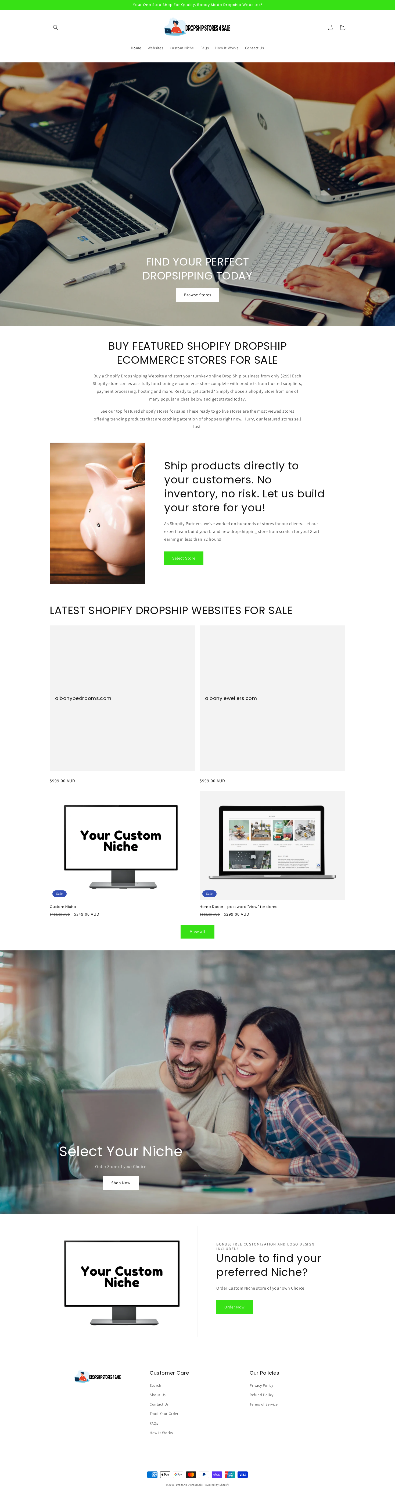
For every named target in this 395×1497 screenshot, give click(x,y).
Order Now (234, 1307)
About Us (158, 1394)
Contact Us (159, 1404)
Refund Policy (262, 1394)
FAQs (154, 1423)
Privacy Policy (261, 1385)
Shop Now (121, 1182)
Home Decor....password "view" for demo (239, 907)
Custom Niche (63, 907)
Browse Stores (197, 294)
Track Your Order (164, 1413)
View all (197, 931)
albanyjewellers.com (231, 698)
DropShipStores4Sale (189, 1485)
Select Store (183, 558)
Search (155, 1385)
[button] (56, 27)
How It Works (161, 1432)
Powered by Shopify (216, 1485)
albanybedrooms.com (83, 698)
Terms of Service (264, 1404)
